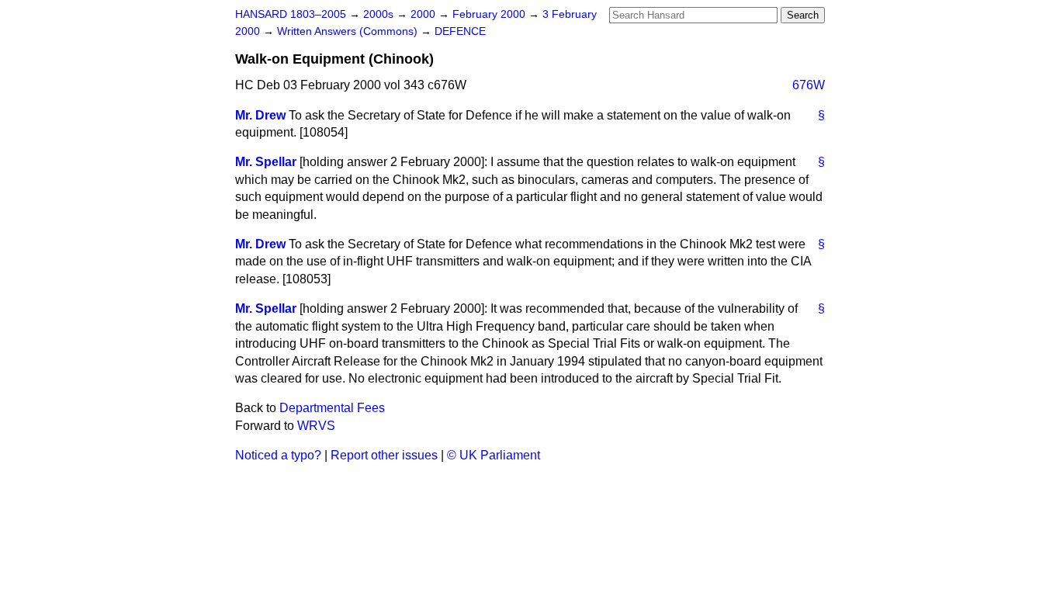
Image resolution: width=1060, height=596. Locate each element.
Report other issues (384, 455)
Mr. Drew (260, 115)
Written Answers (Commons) (349, 31)
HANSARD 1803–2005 (290, 14)
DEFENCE (460, 31)
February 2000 (490, 14)
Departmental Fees (332, 407)
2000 (424, 14)
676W (808, 85)
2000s (380, 14)
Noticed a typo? (278, 455)
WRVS (316, 425)
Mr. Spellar (265, 161)
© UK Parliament (493, 455)
